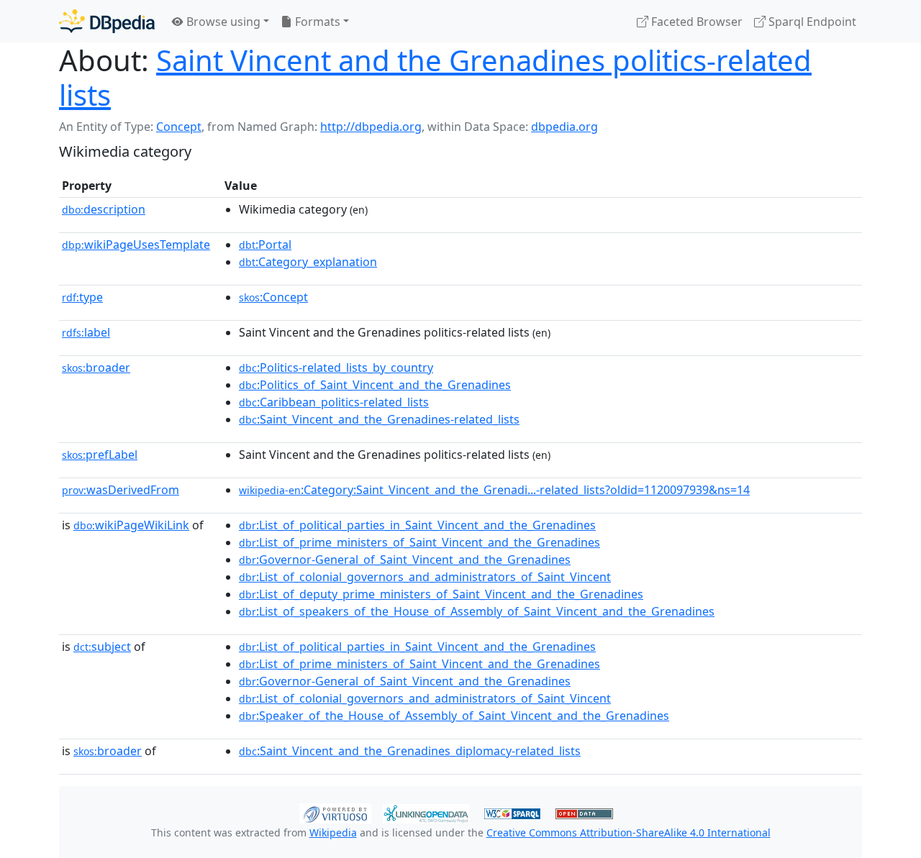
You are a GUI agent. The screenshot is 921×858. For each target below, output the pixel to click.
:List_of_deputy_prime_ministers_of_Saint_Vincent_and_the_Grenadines (441, 594)
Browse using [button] (221, 21)
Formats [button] (316, 21)
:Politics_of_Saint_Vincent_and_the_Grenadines (375, 385)
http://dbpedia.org (371, 126)
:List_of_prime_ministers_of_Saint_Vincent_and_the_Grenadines (419, 542)
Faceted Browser (695, 21)
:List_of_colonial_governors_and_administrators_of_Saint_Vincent (425, 577)
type (82, 297)
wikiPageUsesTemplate (136, 244)
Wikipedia (333, 832)
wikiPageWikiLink (131, 525)
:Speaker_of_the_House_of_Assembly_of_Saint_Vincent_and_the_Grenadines (454, 716)
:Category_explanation (308, 262)
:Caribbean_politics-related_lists (334, 402)
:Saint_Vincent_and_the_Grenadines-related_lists (379, 419)
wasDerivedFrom (120, 490)
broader (96, 367)
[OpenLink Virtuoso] (335, 812)
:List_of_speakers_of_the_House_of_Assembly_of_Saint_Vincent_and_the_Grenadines (476, 611)
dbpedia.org (564, 126)
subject (102, 646)
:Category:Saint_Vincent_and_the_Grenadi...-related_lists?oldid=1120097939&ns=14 (494, 490)
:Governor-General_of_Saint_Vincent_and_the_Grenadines (405, 559)
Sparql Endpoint (811, 21)
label (86, 332)
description (103, 209)
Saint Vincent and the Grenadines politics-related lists (435, 77)
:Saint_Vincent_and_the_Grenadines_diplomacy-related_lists (410, 751)
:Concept (273, 297)
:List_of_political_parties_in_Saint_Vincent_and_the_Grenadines (417, 525)
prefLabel (99, 454)
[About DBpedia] (107, 21)
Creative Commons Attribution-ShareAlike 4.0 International (628, 832)
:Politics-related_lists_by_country (336, 367)
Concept (178, 126)
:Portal (265, 244)
